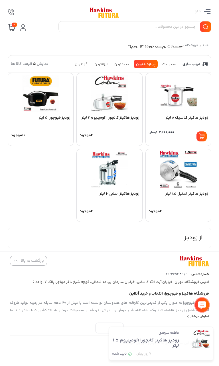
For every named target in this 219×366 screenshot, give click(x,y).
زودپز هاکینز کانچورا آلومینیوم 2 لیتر (110, 118)
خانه (205, 46)
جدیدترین (121, 64)
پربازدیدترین (145, 64)
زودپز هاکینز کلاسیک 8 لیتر (187, 118)
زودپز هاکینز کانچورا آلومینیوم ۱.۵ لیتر (146, 343)
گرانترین (81, 64)
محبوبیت (169, 64)
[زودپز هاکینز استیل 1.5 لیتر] (178, 169)
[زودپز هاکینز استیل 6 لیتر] (109, 169)
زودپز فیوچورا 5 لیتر (54, 118)
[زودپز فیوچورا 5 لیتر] (40, 93)
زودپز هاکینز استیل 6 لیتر (119, 194)
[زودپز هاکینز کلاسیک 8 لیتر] (178, 93)
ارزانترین (101, 64)
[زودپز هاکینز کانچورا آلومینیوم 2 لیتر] (109, 93)
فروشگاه (191, 46)
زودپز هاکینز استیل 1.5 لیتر (186, 194)
